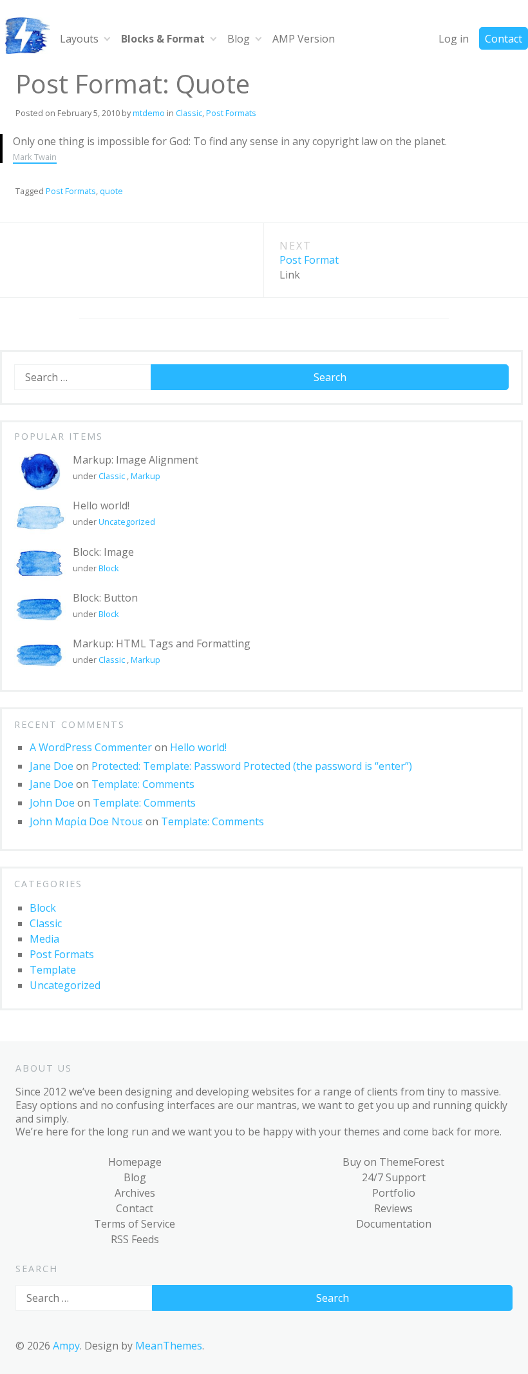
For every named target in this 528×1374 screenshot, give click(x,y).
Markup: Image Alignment (135, 460)
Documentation (393, 1224)
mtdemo (149, 113)
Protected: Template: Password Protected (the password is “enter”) (251, 766)
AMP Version (303, 39)
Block (109, 568)
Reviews (393, 1208)
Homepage (135, 1162)
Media (44, 939)
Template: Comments (142, 784)
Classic (189, 113)
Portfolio (393, 1193)
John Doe (52, 803)
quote (111, 191)
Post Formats (231, 113)
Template (53, 970)
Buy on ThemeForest (393, 1162)
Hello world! (101, 505)
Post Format (309, 260)
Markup (145, 476)
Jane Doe (51, 766)
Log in (453, 39)
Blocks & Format (163, 39)
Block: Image (103, 552)
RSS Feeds (135, 1239)
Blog (238, 39)
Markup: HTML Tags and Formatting (161, 643)
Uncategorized (127, 521)
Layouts (79, 39)
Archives (135, 1193)
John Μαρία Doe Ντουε (86, 821)
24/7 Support (394, 1177)
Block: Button (105, 598)
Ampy (66, 1346)
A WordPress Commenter (91, 747)
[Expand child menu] (107, 38)
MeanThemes (168, 1346)
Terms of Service (134, 1224)
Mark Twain (35, 156)
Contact (503, 39)
